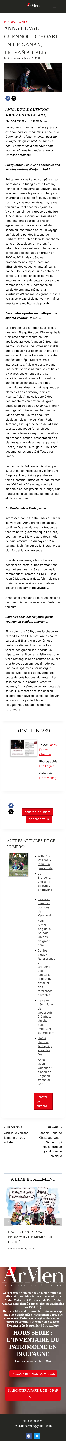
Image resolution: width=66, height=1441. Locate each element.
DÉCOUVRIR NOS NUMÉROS (33, 1373)
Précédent (8, 1222)
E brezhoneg (16, 21)
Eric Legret (46, 766)
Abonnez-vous (39, 819)
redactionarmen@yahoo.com (33, 1426)
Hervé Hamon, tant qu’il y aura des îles (45, 1046)
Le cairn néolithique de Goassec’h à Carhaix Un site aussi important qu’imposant (46, 1016)
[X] (13, 98)
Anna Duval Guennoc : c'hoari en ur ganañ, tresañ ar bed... (45, 1072)
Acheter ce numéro (42, 1101)
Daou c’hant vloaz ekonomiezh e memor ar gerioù (30, 1237)
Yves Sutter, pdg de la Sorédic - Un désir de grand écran (44, 933)
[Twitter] (37, 1436)
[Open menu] (55, 6)
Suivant (57, 1222)
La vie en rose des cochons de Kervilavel (44, 907)
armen (17, 58)
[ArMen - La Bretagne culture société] (33, 5)
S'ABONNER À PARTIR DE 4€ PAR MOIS (33, 1394)
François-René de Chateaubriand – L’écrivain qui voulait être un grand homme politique (50, 1142)
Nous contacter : (33, 1420)
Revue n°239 (33, 731)
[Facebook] (7, 98)
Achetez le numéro (37, 812)
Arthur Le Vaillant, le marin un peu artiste (16, 1135)
